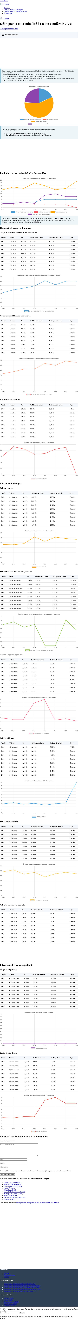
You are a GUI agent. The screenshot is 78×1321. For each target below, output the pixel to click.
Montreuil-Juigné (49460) (12, 1184)
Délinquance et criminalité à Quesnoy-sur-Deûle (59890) (22, 1286)
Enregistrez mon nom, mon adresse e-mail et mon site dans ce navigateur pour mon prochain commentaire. (36, 1171)
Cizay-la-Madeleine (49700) (13, 1186)
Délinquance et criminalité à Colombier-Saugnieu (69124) (22, 1289)
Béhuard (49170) (9, 1199)
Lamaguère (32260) (10, 1304)
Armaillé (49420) (9, 1188)
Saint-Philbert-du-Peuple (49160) (14, 1192)
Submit (22, 1313)
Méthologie (8, 13)
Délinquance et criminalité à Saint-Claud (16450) (19, 1284)
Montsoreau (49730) (10, 1195)
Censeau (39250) (9, 1305)
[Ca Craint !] (4, 4)
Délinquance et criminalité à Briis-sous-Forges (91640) (21, 1287)
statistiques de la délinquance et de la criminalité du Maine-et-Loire (37, 1203)
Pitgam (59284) (9, 1298)
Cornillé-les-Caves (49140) (12, 1182)
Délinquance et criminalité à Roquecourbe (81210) (20, 1291)
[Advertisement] (39, 54)
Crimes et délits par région (13, 10)
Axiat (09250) (8, 1300)
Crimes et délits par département (15, 11)
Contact (6, 1277)
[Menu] (1, 17)
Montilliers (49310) (10, 1190)
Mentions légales (9, 1275)
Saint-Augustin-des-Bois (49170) (14, 1197)
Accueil (7, 8)
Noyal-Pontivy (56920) (11, 1302)
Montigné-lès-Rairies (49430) (13, 1194)
